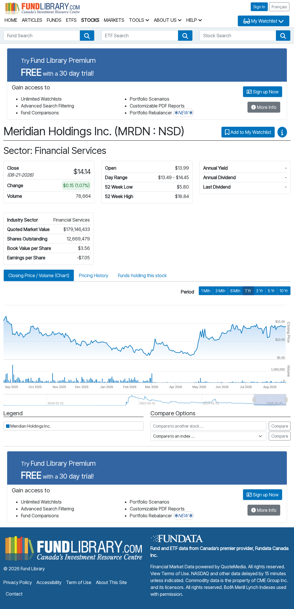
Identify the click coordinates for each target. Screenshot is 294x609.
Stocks (90, 20)
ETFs (71, 20)
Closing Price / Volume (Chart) (38, 275)
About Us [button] (166, 20)
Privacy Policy (17, 582)
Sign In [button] (259, 6)
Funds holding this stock (142, 275)
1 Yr (248, 290)
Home (11, 20)
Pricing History (93, 275)
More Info (266, 107)
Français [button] (279, 6)
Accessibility (48, 582)
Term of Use (78, 582)
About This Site (111, 582)
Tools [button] (137, 20)
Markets (114, 20)
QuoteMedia (233, 566)
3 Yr (259, 290)
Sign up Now (265, 92)
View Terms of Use (169, 573)
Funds (54, 20)
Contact (14, 594)
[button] (87, 35)
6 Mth (235, 290)
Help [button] (192, 20)
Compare (279, 426)
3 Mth (220, 290)
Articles (32, 20)
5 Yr (271, 290)
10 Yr (284, 290)
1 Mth (205, 290)
